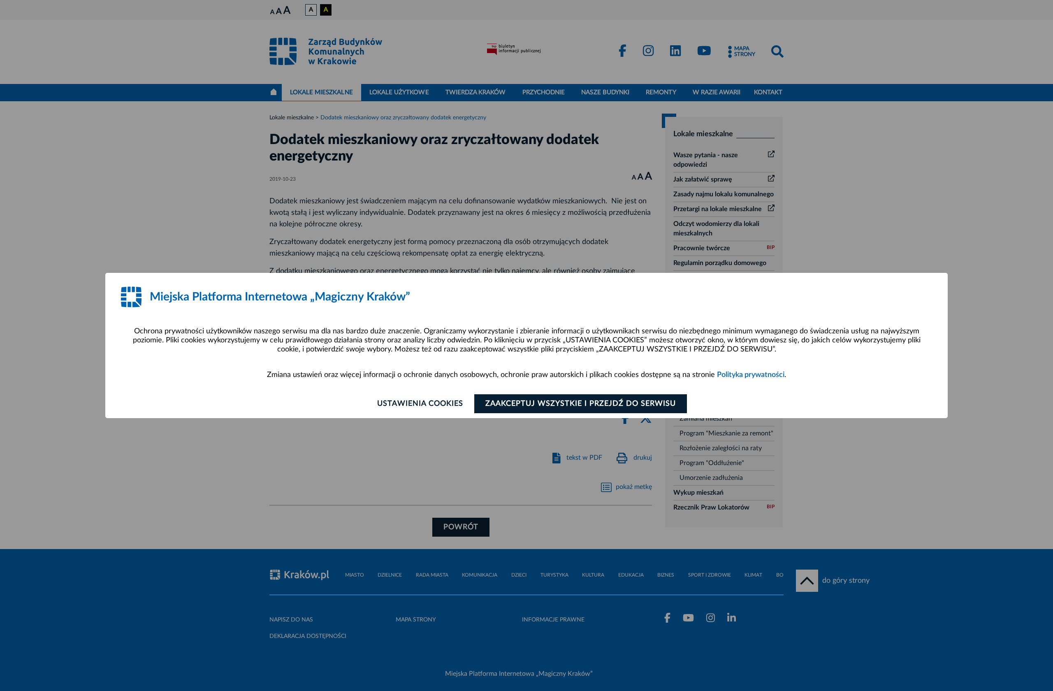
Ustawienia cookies (420, 403)
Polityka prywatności (750, 375)
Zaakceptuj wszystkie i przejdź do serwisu (580, 403)
